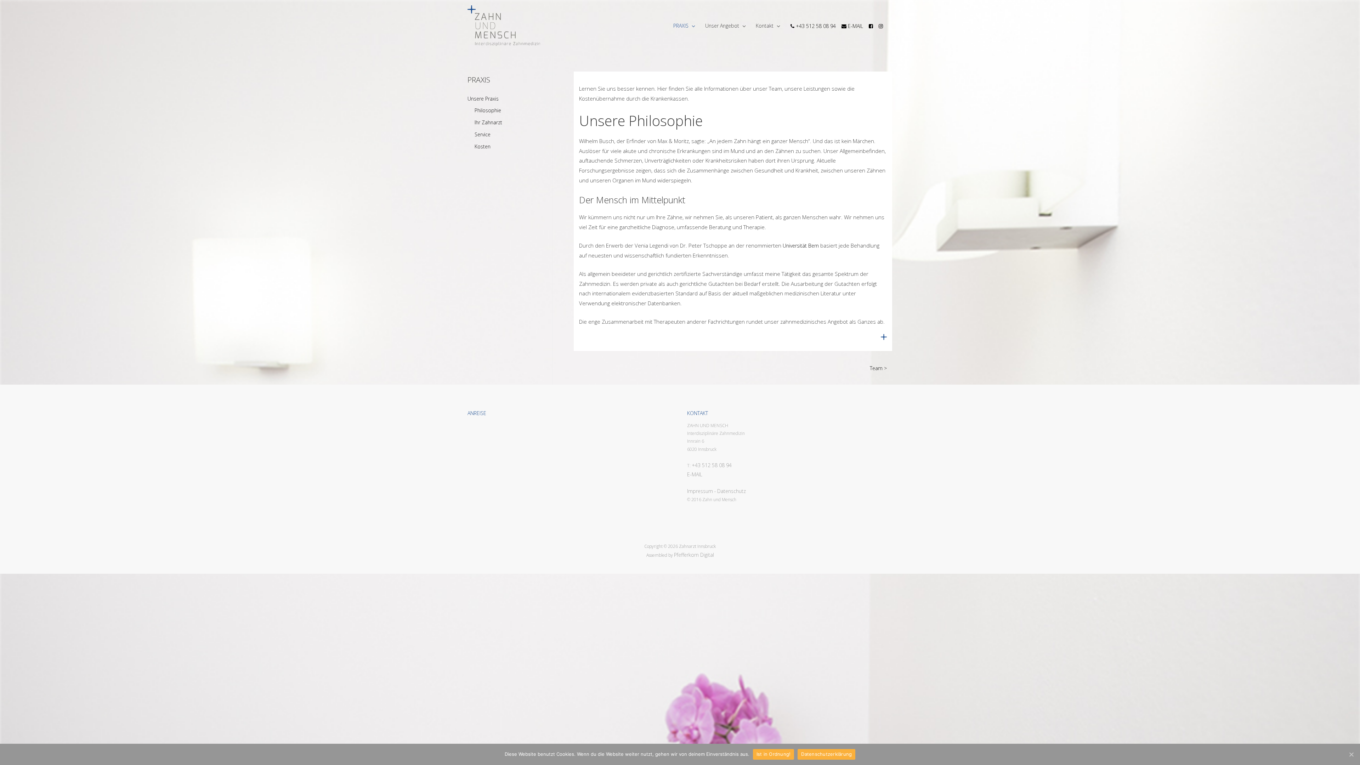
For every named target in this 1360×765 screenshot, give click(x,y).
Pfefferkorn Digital (694, 554)
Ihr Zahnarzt (488, 122)
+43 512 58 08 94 (712, 465)
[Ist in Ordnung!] (1351, 754)
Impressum (700, 491)
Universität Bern (801, 245)
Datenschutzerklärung (826, 754)
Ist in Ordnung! (773, 754)
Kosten (483, 146)
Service (483, 134)
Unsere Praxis (483, 98)
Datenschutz (731, 491)
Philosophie (488, 110)
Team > (878, 368)
